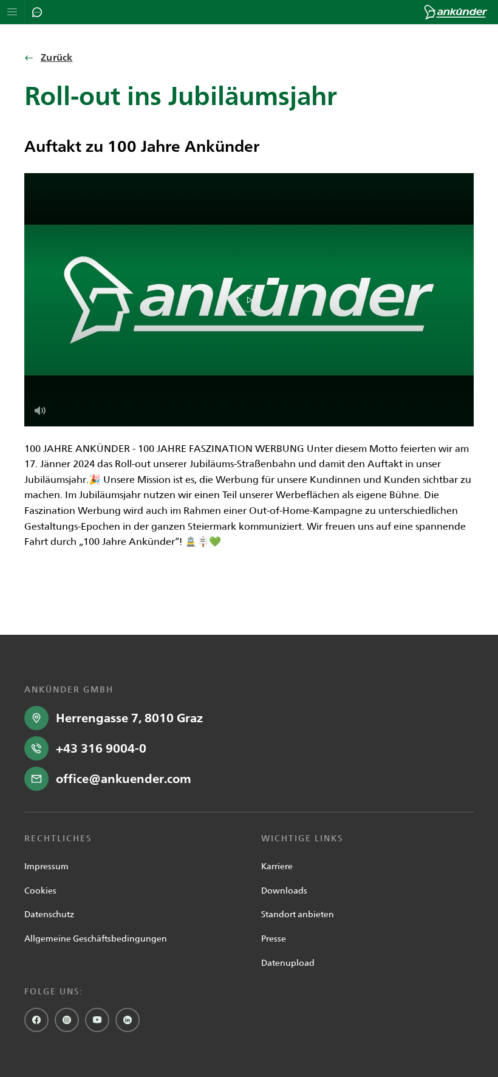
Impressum (46, 866)
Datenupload (288, 963)
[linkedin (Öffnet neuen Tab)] (127, 1020)
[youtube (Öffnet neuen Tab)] (97, 1020)
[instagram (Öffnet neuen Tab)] (67, 1020)
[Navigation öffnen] (12, 12)
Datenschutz (49, 914)
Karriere (277, 866)
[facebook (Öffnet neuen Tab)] (36, 1020)
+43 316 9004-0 (101, 748)
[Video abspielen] (249, 300)
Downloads (284, 890)
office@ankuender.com (123, 778)
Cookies (40, 890)
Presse (273, 938)
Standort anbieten (297, 914)
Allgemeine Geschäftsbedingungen (95, 938)
